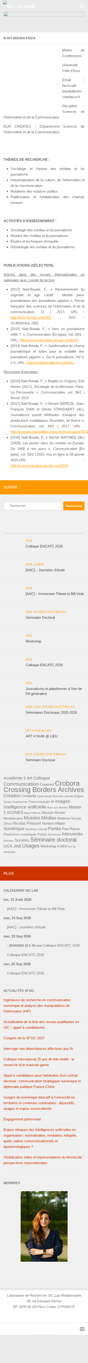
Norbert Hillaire (53, 823)
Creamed (47, 784)
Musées (32, 817)
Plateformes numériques (20, 834)
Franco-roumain (39, 802)
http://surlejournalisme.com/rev (50, 363)
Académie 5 (15, 778)
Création (12, 795)
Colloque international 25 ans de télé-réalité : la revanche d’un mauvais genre (39, 1062)
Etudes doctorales (50, 612)
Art (29, 778)
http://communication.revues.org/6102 (39, 466)
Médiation (63, 818)
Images (62, 801)
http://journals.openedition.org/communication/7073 (49, 432)
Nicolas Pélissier (27, 823)
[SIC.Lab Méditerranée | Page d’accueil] (24, 6)
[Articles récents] (17, 529)
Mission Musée (53, 813)
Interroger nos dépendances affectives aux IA (38, 1049)
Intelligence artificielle (25, 806)
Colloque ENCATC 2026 (44, 546)
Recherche (54, 834)
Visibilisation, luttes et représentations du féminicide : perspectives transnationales (44, 1160)
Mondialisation (13, 818)
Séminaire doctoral (53, 839)
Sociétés (22, 840)
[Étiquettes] (70, 529)
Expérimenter (20, 801)
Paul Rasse (71, 829)
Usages (30, 846)
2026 (29, 540)
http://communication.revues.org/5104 (49, 340)
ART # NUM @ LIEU (38, 730)
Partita (54, 828)
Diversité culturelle (63, 796)
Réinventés (72, 834)
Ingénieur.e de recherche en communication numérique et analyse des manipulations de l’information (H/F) (37, 1005)
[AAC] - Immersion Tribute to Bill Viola (36, 909)
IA (52, 802)
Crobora (67, 783)
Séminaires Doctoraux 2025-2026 (51, 712)
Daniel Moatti (44, 796)
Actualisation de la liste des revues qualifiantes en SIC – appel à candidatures (41, 1024)
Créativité (29, 796)
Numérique (14, 828)
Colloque (41, 778)
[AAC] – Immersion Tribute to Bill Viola (55, 594)
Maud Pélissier (32, 812)
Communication (21, 784)
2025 (29, 683)
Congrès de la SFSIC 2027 (24, 1038)
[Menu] (82, 6)
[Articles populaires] (44, 529)
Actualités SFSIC (19, 991)
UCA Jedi (12, 846)
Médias (48, 817)
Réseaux (9, 840)
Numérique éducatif (36, 829)
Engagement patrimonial (22, 1119)
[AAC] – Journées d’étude (45, 570)
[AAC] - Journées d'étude (26, 927)
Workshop (33, 641)
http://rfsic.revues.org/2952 (31, 317)
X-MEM (39, 564)
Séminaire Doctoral (40, 617)
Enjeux (79, 796)
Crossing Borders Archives (44, 789)
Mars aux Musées (57, 807)
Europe (8, 801)
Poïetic (42, 834)
